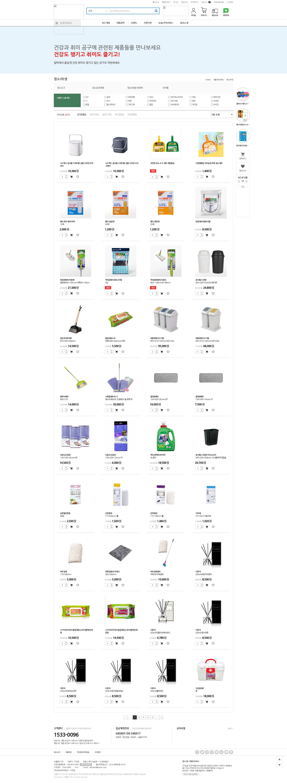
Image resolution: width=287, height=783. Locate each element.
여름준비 (120, 23)
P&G (151, 97)
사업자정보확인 (86, 764)
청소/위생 (229, 80)
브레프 (216, 101)
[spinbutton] (62, 176)
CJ (86, 101)
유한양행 (132, 97)
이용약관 (68, 752)
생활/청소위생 (218, 80)
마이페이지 (194, 2)
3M (87, 97)
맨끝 (162, 717)
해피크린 (217, 97)
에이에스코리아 (177, 97)
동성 (194, 101)
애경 (130, 101)
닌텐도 (134, 23)
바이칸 (216, 104)
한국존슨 (153, 101)
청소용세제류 (98, 87)
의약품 (166, 87)
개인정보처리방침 (83, 752)
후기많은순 (119, 114)
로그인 (175, 2)
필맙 (151, 104)
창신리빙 (174, 101)
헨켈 (87, 104)
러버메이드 (175, 104)
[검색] (156, 11)
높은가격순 (107, 114)
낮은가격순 (94, 114)
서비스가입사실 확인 (190, 774)
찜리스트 (242, 170)
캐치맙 (195, 104)
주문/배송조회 (219, 2)
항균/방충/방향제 (135, 87)
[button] (66, 176)
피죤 (194, 97)
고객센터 (230, 2)
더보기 (230, 729)
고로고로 (132, 104)
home (156, 2)
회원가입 (184, 2)
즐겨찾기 (167, 2)
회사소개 (57, 752)
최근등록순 (132, 114)
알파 (108, 97)
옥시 (108, 101)
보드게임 (106, 23)
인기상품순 (81, 114)
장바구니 (205, 2)
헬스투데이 (111, 104)
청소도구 (61, 87)
